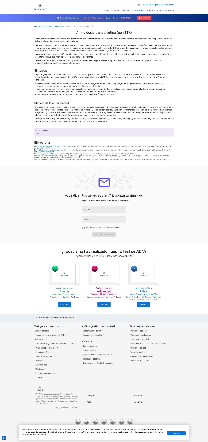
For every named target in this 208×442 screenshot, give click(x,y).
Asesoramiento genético (93, 331)
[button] (139, 5)
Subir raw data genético (45, 373)
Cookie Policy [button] (133, 432)
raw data (150, 10)
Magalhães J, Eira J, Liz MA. (44, 154)
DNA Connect (40, 369)
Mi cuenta (147, 5)
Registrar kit (157, 5)
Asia (89, 402)
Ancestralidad (41, 365)
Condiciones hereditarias (54, 26)
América (138, 395)
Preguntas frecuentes (139, 360)
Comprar (125, 10)
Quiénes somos (89, 350)
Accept (176, 433)
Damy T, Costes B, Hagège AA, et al (46, 150)
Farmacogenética (42, 352)
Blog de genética (90, 346)
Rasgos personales (43, 356)
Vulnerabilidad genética (93, 335)
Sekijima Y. (38, 156)
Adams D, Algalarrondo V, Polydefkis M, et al (50, 146)
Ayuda (160, 10)
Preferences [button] (42, 434)
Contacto (169, 10)
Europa (90, 395)
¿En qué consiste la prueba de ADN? (50, 335)
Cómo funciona (111, 10)
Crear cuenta (169, 5)
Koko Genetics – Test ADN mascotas (98, 363)
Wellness (39, 360)
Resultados (138, 10)
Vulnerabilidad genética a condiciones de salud (55, 343)
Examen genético (42, 331)
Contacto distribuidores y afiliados (97, 355)
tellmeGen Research (91, 359)
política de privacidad (110, 228)
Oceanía (138, 402)
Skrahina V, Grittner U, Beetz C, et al (46, 159)
